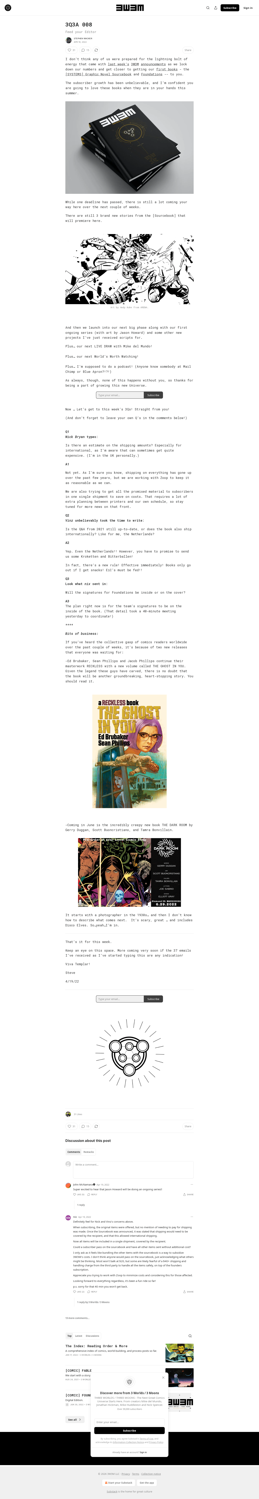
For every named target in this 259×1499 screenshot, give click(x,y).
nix (75, 1217)
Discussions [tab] (92, 1335)
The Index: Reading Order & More (96, 1346)
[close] (163, 1377)
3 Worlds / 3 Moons (91, 1355)
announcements (153, 64)
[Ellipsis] (192, 1184)
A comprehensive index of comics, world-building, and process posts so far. (111, 1350)
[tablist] (80, 1151)
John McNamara (83, 1184)
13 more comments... (77, 1318)
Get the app (147, 1482)
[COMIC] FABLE (78, 1370)
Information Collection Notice (128, 1442)
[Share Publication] (215, 7)
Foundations (151, 74)
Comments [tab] (73, 1152)
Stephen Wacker (83, 38)
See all (72, 1419)
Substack (112, 1491)
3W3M (135, 64)
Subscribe (229, 8)
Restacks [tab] (89, 1152)
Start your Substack (120, 1482)
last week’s (118, 64)
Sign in (248, 8)
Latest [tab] (78, 1335)
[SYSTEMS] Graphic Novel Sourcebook (98, 74)
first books (167, 69)
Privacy (126, 1474)
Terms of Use (146, 1438)
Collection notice (151, 1474)
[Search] (207, 7)
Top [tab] (69, 1335)
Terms (135, 1474)
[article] (129, 1353)
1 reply (81, 1205)
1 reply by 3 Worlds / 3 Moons (93, 1302)
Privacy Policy (156, 1442)
